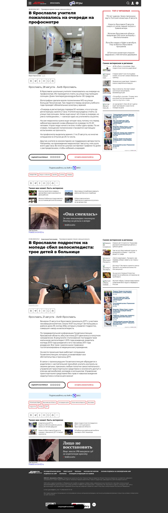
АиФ (43, 76)
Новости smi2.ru (36, 232)
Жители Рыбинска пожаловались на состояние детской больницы (51, 199)
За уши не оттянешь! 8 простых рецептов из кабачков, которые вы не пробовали (126, 275)
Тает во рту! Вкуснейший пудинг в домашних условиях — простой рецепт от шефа (125, 252)
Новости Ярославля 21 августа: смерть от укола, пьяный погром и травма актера (121, 26)
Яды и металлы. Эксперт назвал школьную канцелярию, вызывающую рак (124, 90)
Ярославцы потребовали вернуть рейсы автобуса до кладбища (87, 192)
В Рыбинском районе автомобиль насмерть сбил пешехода (87, 431)
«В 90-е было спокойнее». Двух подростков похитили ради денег (125, 67)
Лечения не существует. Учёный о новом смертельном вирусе (124, 82)
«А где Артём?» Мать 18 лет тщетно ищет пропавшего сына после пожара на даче (125, 106)
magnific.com (33, 305)
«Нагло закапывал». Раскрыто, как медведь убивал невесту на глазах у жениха (125, 260)
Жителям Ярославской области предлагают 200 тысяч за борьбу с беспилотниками (121, 35)
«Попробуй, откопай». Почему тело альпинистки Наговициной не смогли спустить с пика (125, 98)
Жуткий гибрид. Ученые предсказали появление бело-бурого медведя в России (126, 282)
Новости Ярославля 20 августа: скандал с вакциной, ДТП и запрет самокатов (51, 432)
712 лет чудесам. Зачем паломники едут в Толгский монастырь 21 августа (121, 17)
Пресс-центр (67, 471)
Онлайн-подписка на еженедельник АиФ (116, 471)
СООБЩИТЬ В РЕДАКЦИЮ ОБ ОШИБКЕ (81, 473)
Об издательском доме (52, 471)
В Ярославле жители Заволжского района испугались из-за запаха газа (87, 200)
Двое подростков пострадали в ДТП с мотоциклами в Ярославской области (86, 425)
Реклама (78, 471)
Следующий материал (66, 507)
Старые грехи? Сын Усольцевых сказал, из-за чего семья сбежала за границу (125, 75)
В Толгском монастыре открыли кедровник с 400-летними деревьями (121, 54)
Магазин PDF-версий (91, 471)
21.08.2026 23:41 (34, 239)
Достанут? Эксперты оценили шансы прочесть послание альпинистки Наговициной (126, 267)
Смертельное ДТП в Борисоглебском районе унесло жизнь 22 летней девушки (50, 425)
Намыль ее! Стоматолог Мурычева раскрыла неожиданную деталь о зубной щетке (125, 244)
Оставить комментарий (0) (84, 157)
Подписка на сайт (50, 473)
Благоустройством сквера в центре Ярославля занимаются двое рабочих (50, 193)
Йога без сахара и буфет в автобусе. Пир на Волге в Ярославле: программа (121, 45)
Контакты (62, 473)
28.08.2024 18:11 (34, 9)
